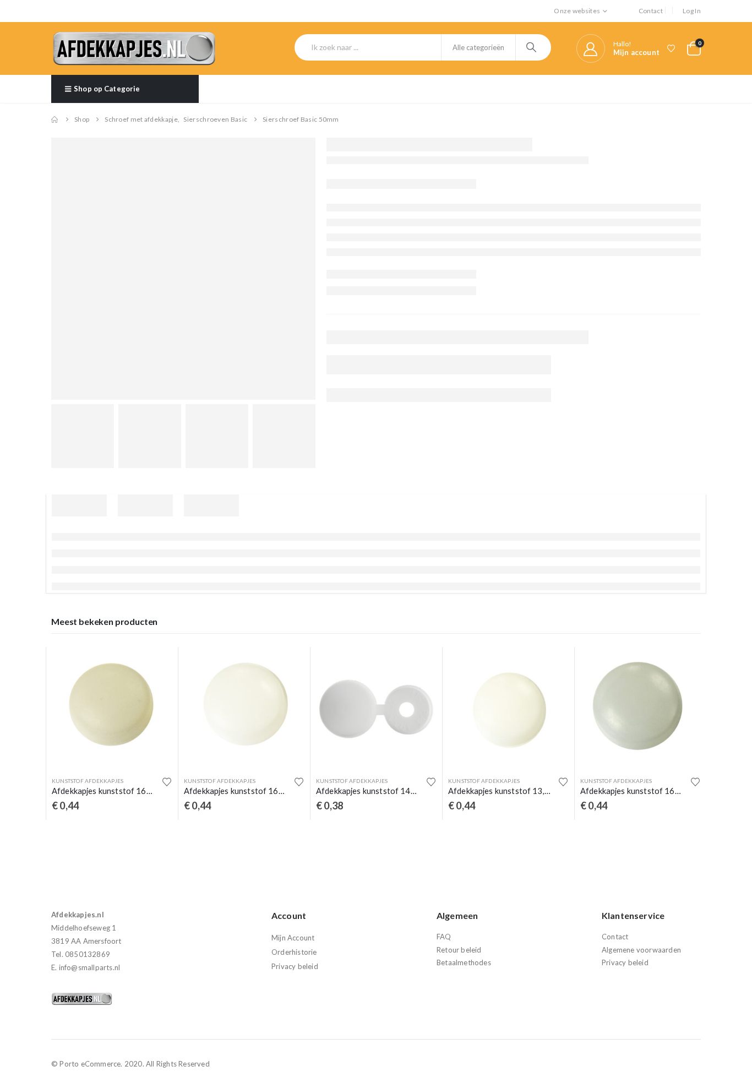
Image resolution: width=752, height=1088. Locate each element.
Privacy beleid (294, 966)
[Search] (532, 47)
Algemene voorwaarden (641, 949)
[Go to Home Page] (55, 119)
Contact (651, 11)
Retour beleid (459, 949)
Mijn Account (292, 937)
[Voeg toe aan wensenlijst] (166, 781)
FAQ (444, 936)
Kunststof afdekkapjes (87, 780)
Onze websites (577, 11)
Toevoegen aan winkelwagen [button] (154, 665)
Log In (692, 11)
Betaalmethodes (464, 962)
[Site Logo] (133, 48)
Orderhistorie (294, 952)
